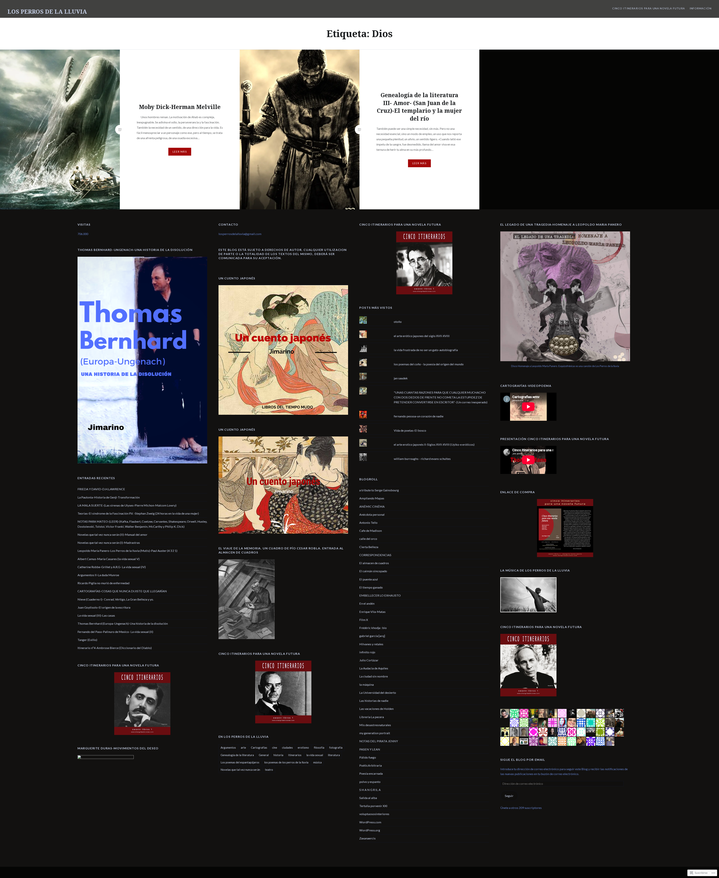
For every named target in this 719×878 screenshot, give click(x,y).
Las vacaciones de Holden (376, 708)
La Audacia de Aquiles (373, 668)
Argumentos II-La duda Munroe (98, 575)
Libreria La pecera (371, 717)
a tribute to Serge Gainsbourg (379, 490)
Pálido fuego (367, 757)
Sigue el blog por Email (522, 759)
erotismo (303, 747)
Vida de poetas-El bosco (410, 430)
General (264, 755)
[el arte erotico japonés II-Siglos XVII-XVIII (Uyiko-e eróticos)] (424, 439)
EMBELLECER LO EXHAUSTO (380, 595)
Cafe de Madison (370, 530)
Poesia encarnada (371, 773)
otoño (398, 321)
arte (243, 747)
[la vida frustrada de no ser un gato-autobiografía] (424, 344)
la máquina (366, 684)
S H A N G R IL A (370, 789)
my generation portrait (374, 733)
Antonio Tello (368, 522)
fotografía (335, 747)
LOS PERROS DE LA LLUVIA (47, 11)
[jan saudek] (424, 372)
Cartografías (259, 747)
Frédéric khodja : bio (373, 628)
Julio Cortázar (368, 660)
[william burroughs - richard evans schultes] (424, 453)
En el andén (366, 603)
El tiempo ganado (371, 587)
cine (274, 747)
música (317, 762)
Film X (363, 619)
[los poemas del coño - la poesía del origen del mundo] (424, 358)
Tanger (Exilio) (87, 640)
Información (701, 8)
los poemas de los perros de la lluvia (286, 762)
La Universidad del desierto (377, 692)
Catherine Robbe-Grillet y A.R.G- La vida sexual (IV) (112, 567)
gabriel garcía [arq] (372, 636)
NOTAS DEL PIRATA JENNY (378, 741)
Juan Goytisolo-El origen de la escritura (104, 607)
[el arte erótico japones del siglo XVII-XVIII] (424, 330)
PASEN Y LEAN (369, 749)
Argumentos (228, 747)
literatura (334, 755)
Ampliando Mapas (371, 498)
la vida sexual (314, 755)
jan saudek (401, 378)
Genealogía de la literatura (237, 755)
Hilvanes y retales (371, 644)
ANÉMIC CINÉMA (372, 506)
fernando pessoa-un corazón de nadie (418, 416)
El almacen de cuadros (374, 563)
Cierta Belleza (368, 547)
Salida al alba (368, 798)
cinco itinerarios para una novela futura (648, 8)
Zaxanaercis (367, 838)
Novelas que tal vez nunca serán (240, 769)
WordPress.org (369, 830)
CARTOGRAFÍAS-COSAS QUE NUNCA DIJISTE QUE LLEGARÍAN (122, 591)
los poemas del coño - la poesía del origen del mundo (429, 364)
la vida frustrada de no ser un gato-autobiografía (426, 350)
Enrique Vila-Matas (372, 611)
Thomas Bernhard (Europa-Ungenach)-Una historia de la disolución (123, 623)
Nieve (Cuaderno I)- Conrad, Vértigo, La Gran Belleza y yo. (116, 599)
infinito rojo (367, 652)
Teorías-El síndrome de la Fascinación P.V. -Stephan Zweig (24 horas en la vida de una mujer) (138, 513)
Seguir (509, 795)
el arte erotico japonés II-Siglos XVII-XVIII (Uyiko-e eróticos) (434, 444)
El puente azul (368, 579)
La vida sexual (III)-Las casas (96, 615)
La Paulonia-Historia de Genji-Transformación (109, 497)
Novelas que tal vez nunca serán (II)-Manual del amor (112, 534)
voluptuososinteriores (374, 814)
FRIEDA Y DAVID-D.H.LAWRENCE (101, 489)
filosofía (319, 747)
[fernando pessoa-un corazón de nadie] (424, 410)
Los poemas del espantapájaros (240, 762)
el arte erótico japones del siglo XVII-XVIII (422, 336)
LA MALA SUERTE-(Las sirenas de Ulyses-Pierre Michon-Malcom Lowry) (127, 505)
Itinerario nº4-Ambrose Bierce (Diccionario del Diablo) (115, 648)
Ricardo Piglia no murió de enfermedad (103, 583)
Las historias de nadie (373, 700)
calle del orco (368, 538)
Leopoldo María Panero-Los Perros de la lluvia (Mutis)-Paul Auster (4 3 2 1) (127, 550)
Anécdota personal (372, 514)
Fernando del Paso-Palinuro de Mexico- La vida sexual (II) (115, 631)
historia (278, 755)
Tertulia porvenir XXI (373, 806)
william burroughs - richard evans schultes (422, 458)
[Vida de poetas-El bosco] (424, 425)
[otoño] (424, 316)
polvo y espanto (369, 781)
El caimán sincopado (373, 571)
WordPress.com (370, 822)
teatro (269, 769)
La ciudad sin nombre (373, 676)
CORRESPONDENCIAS (375, 555)
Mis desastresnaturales (375, 725)
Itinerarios (294, 755)
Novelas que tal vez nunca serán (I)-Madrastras (109, 542)
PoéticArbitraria (370, 765)
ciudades (287, 747)
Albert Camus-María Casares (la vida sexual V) (108, 559)
